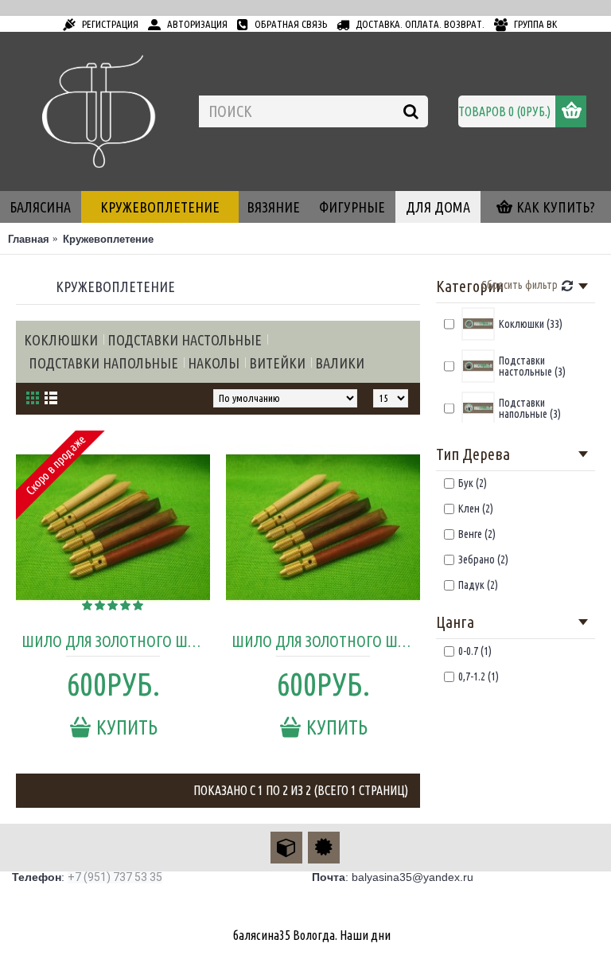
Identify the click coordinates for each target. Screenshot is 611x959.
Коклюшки (61, 340)
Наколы (213, 363)
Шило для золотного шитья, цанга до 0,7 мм (115, 641)
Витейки (277, 363)
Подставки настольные (184, 340)
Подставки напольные (103, 363)
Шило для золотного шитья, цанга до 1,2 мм (326, 641)
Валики (339, 363)
